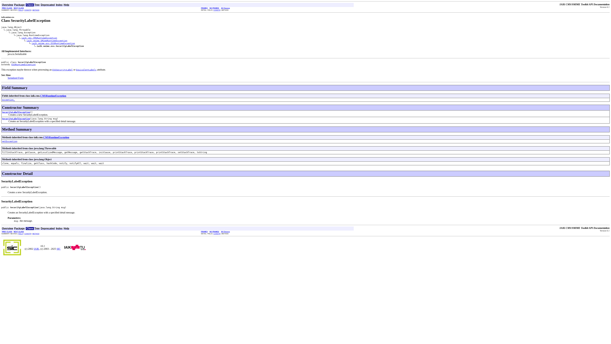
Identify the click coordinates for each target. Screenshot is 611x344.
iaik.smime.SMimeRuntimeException (47, 40)
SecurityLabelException (16, 112)
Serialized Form (16, 78)
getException (9, 141)
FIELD (20, 10)
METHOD (35, 10)
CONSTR (27, 10)
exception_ (8, 100)
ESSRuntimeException (23, 64)
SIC (59, 248)
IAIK (36, 248)
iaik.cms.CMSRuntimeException (39, 38)
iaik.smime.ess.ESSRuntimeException (53, 43)
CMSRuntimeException (53, 95)
